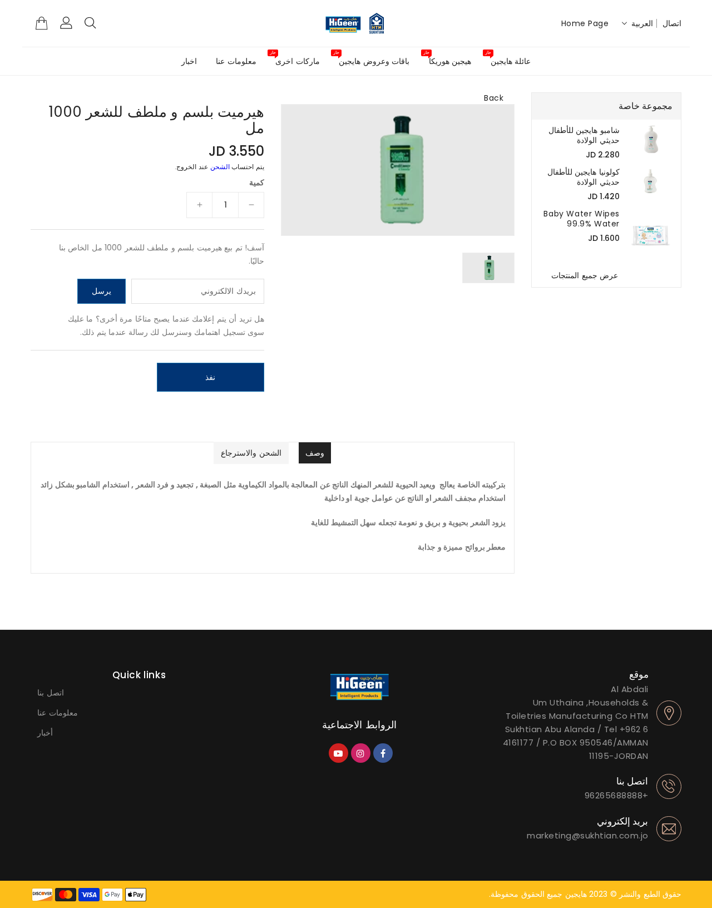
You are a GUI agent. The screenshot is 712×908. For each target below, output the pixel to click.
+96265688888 (617, 795)
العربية (642, 23)
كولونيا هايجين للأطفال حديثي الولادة (583, 177)
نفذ (210, 377)
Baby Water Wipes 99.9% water (581, 219)
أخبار (45, 732)
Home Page (585, 23)
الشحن (220, 166)
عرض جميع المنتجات (584, 275)
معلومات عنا (57, 712)
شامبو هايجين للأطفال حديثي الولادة (584, 135)
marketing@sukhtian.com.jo (588, 835)
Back (493, 97)
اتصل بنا (50, 692)
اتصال (671, 23)
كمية (256, 182)
